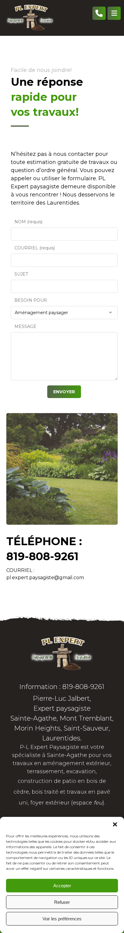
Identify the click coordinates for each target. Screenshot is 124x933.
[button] (115, 824)
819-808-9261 (42, 556)
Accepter (62, 885)
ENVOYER (64, 391)
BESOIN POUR (30, 300)
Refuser (62, 902)
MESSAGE (25, 326)
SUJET (21, 274)
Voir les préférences (62, 918)
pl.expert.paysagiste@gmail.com (45, 577)
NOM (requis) (28, 221)
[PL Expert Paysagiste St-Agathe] (30, 18)
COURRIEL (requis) (34, 248)
